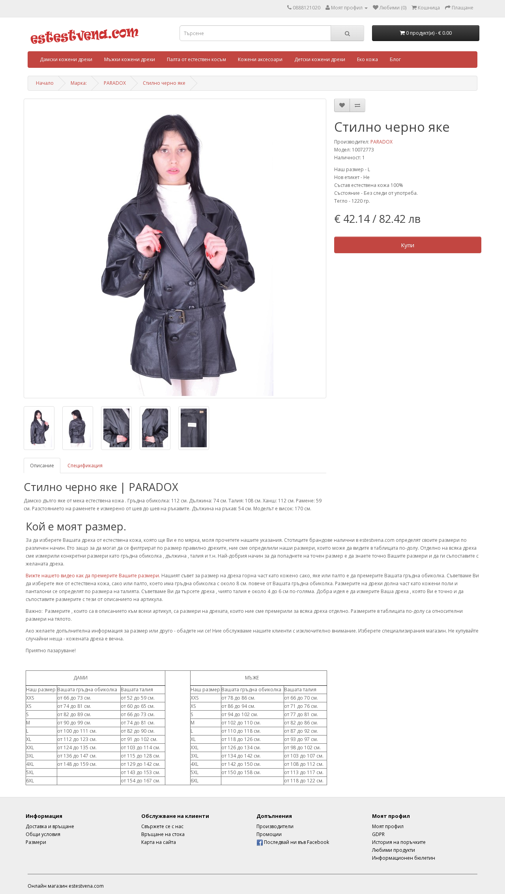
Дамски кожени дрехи (66, 59)
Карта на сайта (158, 842)
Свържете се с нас (162, 826)
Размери (36, 842)
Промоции (269, 834)
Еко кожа (367, 59)
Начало (45, 83)
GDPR (378, 834)
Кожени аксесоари (260, 59)
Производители (275, 826)
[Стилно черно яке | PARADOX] (175, 248)
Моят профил (388, 826)
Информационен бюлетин (403, 858)
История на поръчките (399, 842)
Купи (407, 245)
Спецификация (85, 465)
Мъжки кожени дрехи (129, 59)
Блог (395, 59)
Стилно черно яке (164, 83)
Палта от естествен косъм (196, 59)
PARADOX (115, 83)
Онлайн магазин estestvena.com (66, 886)
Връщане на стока (163, 834)
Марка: (79, 83)
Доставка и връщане (50, 826)
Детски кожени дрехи (319, 59)
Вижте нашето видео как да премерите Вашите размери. (93, 575)
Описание (42, 465)
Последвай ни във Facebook (296, 842)
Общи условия (43, 834)
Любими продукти (393, 850)
